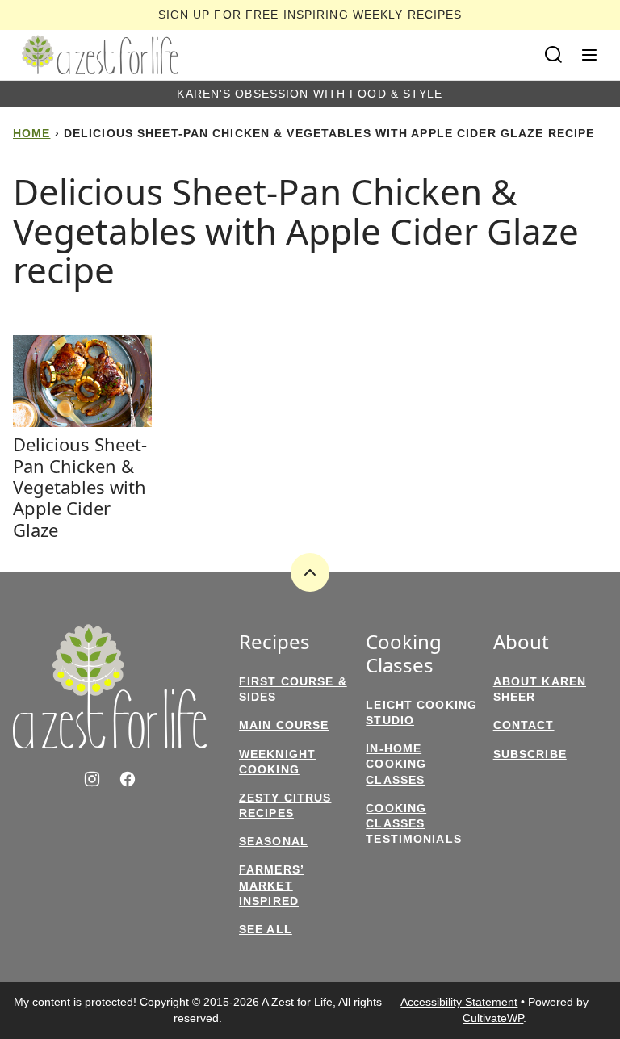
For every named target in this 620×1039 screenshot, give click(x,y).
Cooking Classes (404, 654)
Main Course (284, 725)
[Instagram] (92, 779)
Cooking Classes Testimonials (413, 823)
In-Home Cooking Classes (396, 764)
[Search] (554, 55)
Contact (524, 725)
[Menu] (589, 55)
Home (31, 133)
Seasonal (273, 841)
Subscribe (530, 754)
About (521, 642)
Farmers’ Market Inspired (271, 885)
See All (265, 929)
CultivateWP (493, 1018)
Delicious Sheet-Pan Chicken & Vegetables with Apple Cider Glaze (80, 487)
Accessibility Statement (458, 1001)
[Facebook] (127, 779)
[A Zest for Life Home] (100, 55)
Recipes (274, 642)
